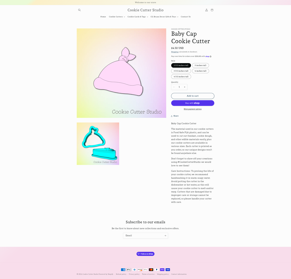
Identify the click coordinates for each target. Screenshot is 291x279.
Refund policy (121, 274)
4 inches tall (200, 71)
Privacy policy (134, 274)
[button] (79, 10)
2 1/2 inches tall (181, 65)
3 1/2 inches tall (181, 71)
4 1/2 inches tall (181, 77)
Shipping (174, 52)
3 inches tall (200, 65)
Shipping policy (163, 274)
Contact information (179, 274)
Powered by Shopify (106, 274)
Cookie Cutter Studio (90, 274)
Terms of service (148, 274)
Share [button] (176, 116)
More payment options (193, 109)
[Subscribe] (165, 236)
